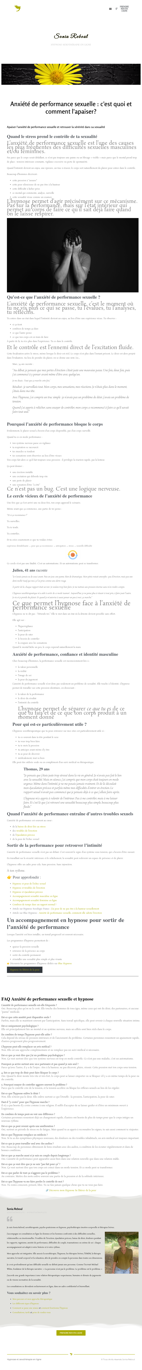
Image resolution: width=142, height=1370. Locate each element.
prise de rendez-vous (42, 1312)
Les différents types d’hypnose (25, 1303)
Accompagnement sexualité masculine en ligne (35, 896)
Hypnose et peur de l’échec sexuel (29, 883)
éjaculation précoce (26, 835)
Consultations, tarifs (21, 1312)
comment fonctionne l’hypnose (54, 1308)
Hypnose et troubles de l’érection (28, 887)
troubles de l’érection (27, 830)
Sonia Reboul (14, 1209)
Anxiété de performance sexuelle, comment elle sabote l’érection (70, 913)
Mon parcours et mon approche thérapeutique (32, 1299)
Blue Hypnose (65, 963)
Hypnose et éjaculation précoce (27, 892)
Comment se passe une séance (25, 1308)
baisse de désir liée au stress (32, 826)
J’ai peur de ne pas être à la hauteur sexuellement (75, 908)
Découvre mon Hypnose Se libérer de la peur (72, 1190)
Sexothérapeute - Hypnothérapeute (27, 1212)
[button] (110, 9)
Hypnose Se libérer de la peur (24, 969)
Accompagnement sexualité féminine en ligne (34, 900)
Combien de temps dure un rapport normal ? (34, 904)
